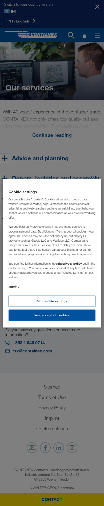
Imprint (14, 286)
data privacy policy (68, 263)
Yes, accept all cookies (51, 315)
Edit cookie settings (52, 301)
